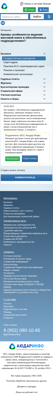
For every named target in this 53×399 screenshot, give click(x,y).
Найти (37, 16)
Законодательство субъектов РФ (20, 227)
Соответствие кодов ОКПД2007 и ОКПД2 (24, 284)
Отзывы (7, 303)
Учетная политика (11, 95)
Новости (8, 244)
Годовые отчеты (10, 79)
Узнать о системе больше (37, 4)
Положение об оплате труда (17, 259)
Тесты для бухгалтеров (15, 278)
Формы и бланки (11, 270)
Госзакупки (9, 273)
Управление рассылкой (15, 315)
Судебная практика (13, 230)
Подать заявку (29, 158)
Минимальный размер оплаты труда (21, 281)
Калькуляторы (11, 264)
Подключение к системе (15, 309)
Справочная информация (16, 261)
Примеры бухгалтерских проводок (20, 276)
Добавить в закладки (26, 386)
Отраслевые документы (15, 236)
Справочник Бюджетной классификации (23, 267)
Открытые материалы (14, 213)
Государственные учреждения (19, 58)
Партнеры (8, 306)
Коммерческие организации (18, 74)
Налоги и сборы (10, 99)
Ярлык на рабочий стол (26, 392)
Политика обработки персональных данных (26, 381)
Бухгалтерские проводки (15, 87)
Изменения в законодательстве (19, 242)
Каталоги (6, 53)
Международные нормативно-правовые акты (25, 233)
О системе (10, 299)
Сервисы (9, 252)
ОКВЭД (7, 287)
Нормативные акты (15, 220)
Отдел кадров (11, 62)
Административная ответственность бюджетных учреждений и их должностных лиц (27, 291)
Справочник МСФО (13, 239)
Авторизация (13, 159)
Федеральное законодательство (19, 225)
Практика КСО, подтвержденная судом (24, 66)
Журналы (6, 83)
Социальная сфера (11, 91)
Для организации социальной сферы (21, 216)
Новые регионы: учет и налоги (18, 211)
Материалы (6, 30)
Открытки (8, 317)
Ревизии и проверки (14, 70)
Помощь (8, 312)
